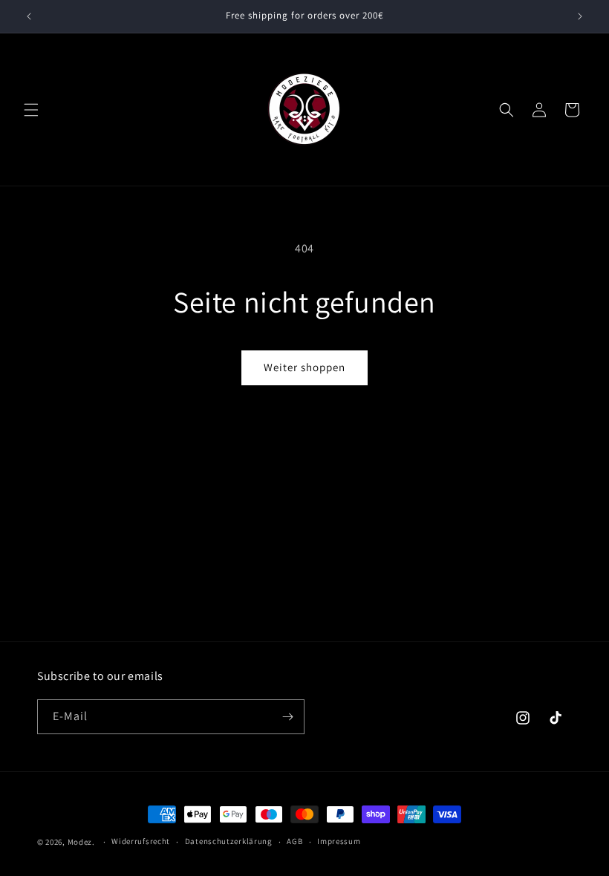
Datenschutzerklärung (229, 841)
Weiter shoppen (304, 367)
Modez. (81, 842)
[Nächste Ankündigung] (580, 16)
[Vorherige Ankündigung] (29, 16)
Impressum (338, 841)
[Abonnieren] (287, 716)
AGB (294, 841)
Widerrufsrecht (140, 841)
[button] (31, 110)
